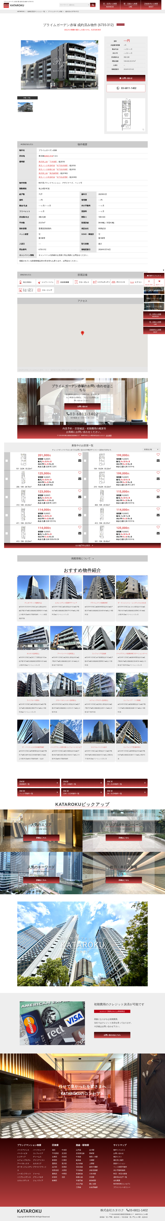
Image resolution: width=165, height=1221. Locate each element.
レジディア (21, 1157)
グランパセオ (38, 1177)
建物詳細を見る (25, 275)
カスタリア (37, 1163)
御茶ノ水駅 (93, 1157)
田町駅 (91, 1153)
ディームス (37, 1157)
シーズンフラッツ (24, 1174)
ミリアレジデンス (24, 1177)
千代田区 (55, 1153)
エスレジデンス (23, 1180)
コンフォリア (38, 1153)
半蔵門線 (79, 1180)
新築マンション (119, 1163)
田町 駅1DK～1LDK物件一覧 (71, 792)
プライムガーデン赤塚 (55, 11)
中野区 (64, 1174)
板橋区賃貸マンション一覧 (36, 11)
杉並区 (54, 1177)
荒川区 (64, 1163)
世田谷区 (55, 1170)
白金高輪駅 (93, 1187)
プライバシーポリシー (121, 1187)
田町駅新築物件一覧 (24, 783)
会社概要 (109, 435)
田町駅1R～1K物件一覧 (69, 783)
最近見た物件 (118, 1160)
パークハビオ (22, 1153)
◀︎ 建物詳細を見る (26, 144)
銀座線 (78, 1160)
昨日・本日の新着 (120, 1174)
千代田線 (79, 1170)
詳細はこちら (41, 838)
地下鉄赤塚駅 (62, 165)
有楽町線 (79, 1174)
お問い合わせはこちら (112, 1035)
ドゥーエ (36, 1174)
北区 (63, 1177)
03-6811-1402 (128, 88)
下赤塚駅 (53, 162)
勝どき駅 (92, 1184)
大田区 (64, 1170)
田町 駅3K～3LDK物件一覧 (114, 792)
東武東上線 (43, 162)
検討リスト (117, 1157)
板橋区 (47, 156)
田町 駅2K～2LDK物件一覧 (114, 783)
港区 (53, 1150)
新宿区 (54, 1160)
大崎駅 (91, 1160)
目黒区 (64, 1167)
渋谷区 (64, 1157)
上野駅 (91, 1163)
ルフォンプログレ (24, 1160)
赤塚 (51, 156)
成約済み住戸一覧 (120, 1177)
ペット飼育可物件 (120, 1167)
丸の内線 (79, 1163)
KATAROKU (21, 11)
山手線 (78, 1150)
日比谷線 (79, 1167)
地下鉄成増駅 (62, 177)
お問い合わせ (127, 78)
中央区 (64, 1150)
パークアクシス (23, 1150)
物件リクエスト (155, 276)
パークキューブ (39, 1150)
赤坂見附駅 (93, 1170)
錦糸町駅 (92, 1180)
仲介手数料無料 (119, 1170)
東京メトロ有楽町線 (47, 165)
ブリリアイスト (39, 1160)
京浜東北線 (80, 1153)
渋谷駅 (91, 1177)
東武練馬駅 (54, 173)
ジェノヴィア (38, 1180)
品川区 (54, 1167)
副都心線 (79, 1177)
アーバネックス (23, 1163)
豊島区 (54, 1174)
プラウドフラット (40, 1167)
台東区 (54, 1157)
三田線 (78, 1187)
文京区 (64, 1153)
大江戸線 (79, 1184)
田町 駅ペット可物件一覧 (26, 792)
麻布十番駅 (93, 1167)
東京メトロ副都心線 (47, 169)
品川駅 (91, 1150)
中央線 (78, 1157)
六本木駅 (92, 1174)
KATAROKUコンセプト (121, 1184)
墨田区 (54, 1163)
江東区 (64, 1160)
